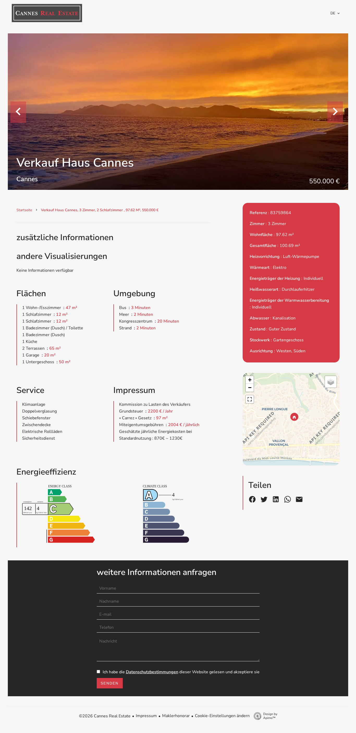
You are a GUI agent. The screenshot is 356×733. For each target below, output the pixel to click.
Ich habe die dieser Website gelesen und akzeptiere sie (181, 672)
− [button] (249, 387)
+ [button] (249, 380)
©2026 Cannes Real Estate (105, 716)
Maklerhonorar (176, 716)
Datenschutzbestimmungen (152, 672)
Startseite (24, 210)
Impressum (146, 716)
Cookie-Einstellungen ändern (222, 716)
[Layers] (330, 381)
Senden (110, 683)
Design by (270, 716)
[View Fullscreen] (250, 399)
